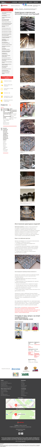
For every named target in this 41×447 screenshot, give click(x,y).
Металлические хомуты (19, 309)
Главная (2, 2)
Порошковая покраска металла (6, 46)
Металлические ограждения (5, 67)
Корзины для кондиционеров (5, 53)
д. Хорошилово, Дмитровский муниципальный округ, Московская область (37, 355)
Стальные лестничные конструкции (6, 15)
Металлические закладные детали (7, 62)
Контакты (4, 2)
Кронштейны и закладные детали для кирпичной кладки (25, 308)
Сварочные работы (4, 381)
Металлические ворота (6, 57)
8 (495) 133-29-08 (28, 5)
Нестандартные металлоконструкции (6, 42)
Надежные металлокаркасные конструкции (5, 40)
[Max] (23, 4)
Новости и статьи (24, 392)
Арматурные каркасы (19, 278)
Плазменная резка (4, 385)
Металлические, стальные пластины (28, 307)
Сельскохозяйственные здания (6, 17)
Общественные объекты (6, 21)
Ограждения (23, 387)
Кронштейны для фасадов (28, 309)
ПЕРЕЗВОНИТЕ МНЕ (36, 5)
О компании (14, 2)
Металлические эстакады (6, 32)
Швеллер (36, 307)
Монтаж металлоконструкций (6, 387)
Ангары (2, 392)
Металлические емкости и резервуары (7, 60)
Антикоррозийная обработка (6, 383)
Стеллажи (23, 383)
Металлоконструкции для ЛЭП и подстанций (6, 35)
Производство (23, 395)
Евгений (18, 339)
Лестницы (23, 384)
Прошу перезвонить (30, 347)
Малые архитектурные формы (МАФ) (6, 56)
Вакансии (36, 2)
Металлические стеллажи (6, 31)
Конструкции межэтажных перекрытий (6, 13)
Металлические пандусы (6, 68)
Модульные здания (4, 391)
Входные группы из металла (5, 26)
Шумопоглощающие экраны (5, 73)
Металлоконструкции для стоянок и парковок (6, 37)
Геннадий (19, 330)
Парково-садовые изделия (7, 44)
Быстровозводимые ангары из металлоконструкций (7, 24)
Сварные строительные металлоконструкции (6, 51)
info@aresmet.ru (21, 317)
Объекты (30, 2)
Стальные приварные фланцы (23, 312)
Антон (27, 330)
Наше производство (22, 2)
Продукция (8, 2)
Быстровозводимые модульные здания (5, 20)
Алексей (35, 330)
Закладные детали (4, 394)
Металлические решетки (6, 29)
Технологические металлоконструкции (6, 71)
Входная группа (24, 385)
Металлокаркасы (4, 390)
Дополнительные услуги (6, 28)
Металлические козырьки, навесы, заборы (6, 64)
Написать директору (15, 5)
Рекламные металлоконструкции (6, 49)
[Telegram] (26, 4)
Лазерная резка (3, 384)
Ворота (22, 381)
